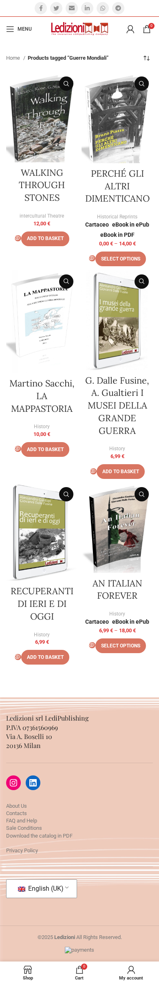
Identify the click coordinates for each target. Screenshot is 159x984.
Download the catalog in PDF (39, 836)
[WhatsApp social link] (103, 8)
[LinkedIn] (33, 782)
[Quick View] (18, 238)
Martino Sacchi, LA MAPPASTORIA (42, 395)
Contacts (16, 813)
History (42, 426)
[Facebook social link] (41, 8)
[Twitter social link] (56, 8)
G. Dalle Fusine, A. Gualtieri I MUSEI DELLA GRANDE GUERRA (117, 405)
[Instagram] (13, 782)
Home (13, 58)
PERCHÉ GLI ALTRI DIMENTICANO (117, 186)
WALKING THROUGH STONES (42, 185)
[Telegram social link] (118, 8)
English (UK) (45, 888)
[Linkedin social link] (87, 8)
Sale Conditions (24, 828)
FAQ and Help (21, 821)
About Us (16, 806)
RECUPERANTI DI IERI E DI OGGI (42, 603)
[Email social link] (72, 8)
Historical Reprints (117, 217)
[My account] (130, 29)
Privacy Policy (22, 850)
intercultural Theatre (42, 216)
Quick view (66, 83)
